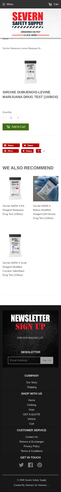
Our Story (31, 382)
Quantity (7, 112)
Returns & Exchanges (31, 441)
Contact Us (31, 436)
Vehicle (32, 418)
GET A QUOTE (31, 414)
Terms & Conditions (32, 450)
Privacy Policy (32, 446)
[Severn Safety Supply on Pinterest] (39, 466)
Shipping (31, 387)
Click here (30, 35)
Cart (55, 4)
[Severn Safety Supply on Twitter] (21, 466)
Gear (31, 409)
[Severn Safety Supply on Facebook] (30, 466)
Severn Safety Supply (35, 480)
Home (5, 38)
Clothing (31, 404)
